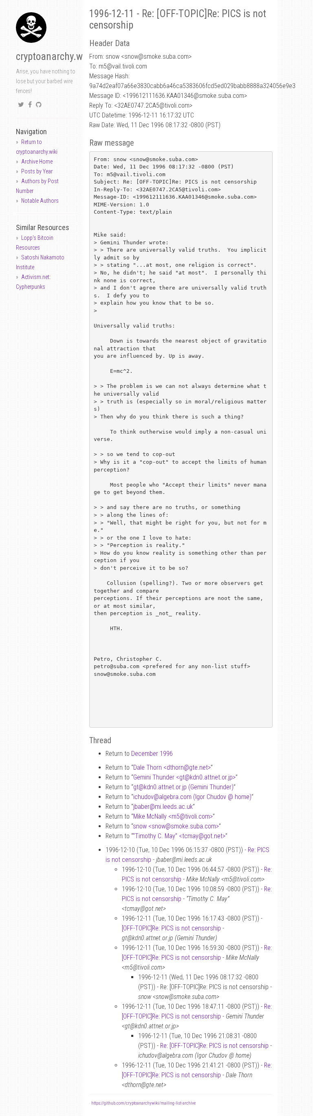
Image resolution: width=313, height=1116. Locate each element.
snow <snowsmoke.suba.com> (176, 826)
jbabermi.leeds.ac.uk (163, 806)
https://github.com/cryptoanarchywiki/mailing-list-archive (143, 1103)
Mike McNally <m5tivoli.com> (173, 816)
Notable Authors (40, 200)
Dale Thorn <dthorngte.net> (172, 767)
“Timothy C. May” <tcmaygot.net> (179, 836)
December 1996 (152, 753)
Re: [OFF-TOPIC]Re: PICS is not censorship (214, 1046)
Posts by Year (37, 171)
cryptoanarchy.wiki (54, 56)
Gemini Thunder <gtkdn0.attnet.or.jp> (184, 777)
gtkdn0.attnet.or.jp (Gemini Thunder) (183, 787)
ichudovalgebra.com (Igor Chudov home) (192, 797)
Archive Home (37, 161)
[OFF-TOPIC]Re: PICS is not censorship (171, 928)
